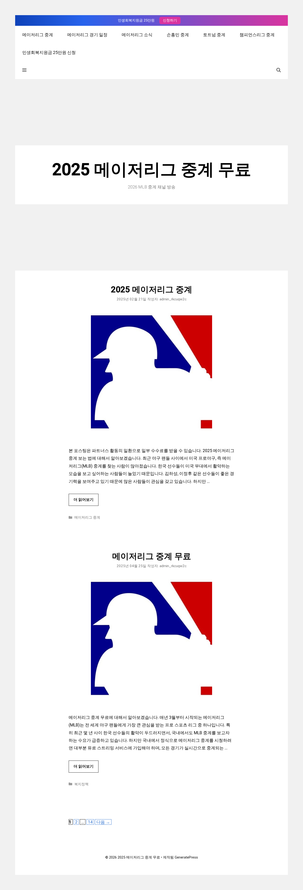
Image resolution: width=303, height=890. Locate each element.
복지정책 (81, 784)
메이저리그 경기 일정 (87, 34)
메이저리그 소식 (137, 34)
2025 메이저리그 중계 (151, 289)
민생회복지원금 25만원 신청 (49, 52)
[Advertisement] (151, 112)
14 (90, 822)
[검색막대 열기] (278, 70)
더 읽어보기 (84, 499)
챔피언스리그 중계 (257, 34)
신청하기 (170, 20)
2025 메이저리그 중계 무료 (151, 169)
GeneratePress (186, 857)
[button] (24, 70)
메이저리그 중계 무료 (151, 556)
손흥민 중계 (178, 34)
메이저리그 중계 (37, 34)
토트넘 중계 (214, 34)
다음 (103, 821)
